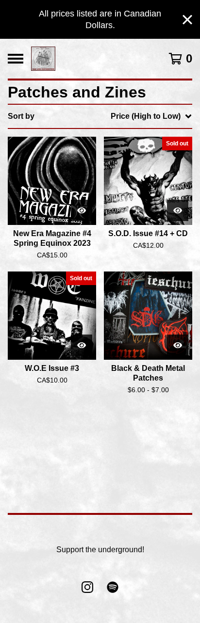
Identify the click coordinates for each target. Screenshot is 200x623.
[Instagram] (87, 587)
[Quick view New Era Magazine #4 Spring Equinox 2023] (81, 210)
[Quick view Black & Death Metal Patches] (177, 345)
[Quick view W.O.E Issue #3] (81, 345)
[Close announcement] (187, 19)
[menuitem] (100, 116)
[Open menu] (15, 58)
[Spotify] (112, 587)
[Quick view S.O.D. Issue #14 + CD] (177, 210)
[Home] (43, 59)
